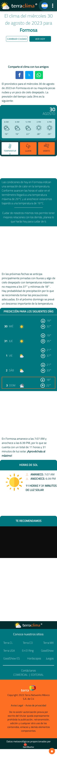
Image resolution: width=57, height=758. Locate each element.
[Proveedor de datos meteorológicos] (28, 745)
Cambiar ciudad (17, 39)
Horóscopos (34, 658)
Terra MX (48, 643)
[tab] (10, 148)
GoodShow (47, 650)
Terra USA (9, 650)
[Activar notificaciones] (52, 751)
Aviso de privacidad (35, 705)
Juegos (50, 658)
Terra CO (28, 643)
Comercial (20, 675)
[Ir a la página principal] (19, 5)
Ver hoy (40, 39)
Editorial (37, 675)
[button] (53, 5)
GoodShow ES (11, 658)
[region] (28, 54)
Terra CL (8, 643)
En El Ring (28, 650)
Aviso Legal (17, 705)
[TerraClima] (44, 6)
